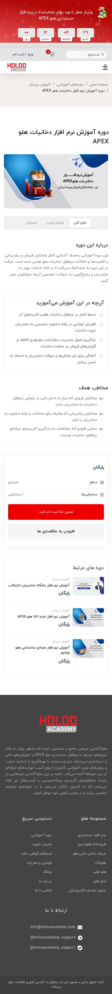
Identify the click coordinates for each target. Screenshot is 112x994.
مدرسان (31, 222)
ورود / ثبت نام (23, 54)
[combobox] (86, 54)
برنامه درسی (55, 222)
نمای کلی (80, 222)
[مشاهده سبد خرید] (50, 54)
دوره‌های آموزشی (70, 84)
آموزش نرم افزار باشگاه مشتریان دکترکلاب (39, 585)
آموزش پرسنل (40, 84)
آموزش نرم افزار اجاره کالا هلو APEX (43, 616)
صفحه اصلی (98, 84)
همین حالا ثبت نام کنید (56, 512)
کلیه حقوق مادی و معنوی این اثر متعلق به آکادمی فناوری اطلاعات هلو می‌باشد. (56, 984)
